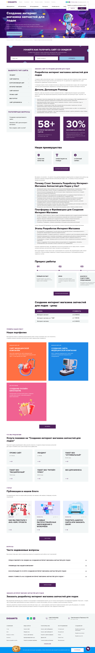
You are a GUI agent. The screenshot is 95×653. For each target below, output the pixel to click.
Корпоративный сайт (17, 83)
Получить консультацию (61, 168)
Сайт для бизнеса (16, 102)
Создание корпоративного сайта (18, 118)
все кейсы (47, 426)
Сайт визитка (14, 79)
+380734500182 (53, 618)
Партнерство (47, 2)
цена (29, 637)
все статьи (47, 538)
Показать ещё (47, 643)
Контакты (53, 2)
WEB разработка (10, 6)
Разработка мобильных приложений (80, 630)
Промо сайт (14, 94)
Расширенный (61, 631)
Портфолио (45, 6)
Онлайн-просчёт (56, 6)
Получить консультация (14, 33)
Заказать (27, 629)
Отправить (72, 58)
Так (81, 8)
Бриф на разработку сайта (12, 640)
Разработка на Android (79, 633)
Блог (32, 2)
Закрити (73, 8)
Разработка (30, 640)
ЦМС (43, 637)
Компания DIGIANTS (10, 39)
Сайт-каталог (14, 90)
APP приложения (22, 6)
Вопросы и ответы (39, 2)
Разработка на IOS (79, 635)
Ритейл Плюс (60, 637)
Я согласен (77, 650)
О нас (8, 629)
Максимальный (61, 640)
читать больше (47, 584)
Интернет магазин (16, 86)
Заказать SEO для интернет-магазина (18, 123)
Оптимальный (61, 629)
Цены (65, 6)
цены (27, 631)
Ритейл (59, 634)
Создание (47, 640)
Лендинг (12, 75)
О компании (26, 2)
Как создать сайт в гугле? (18, 128)
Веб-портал (13, 98)
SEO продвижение (34, 6)
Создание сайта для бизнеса (27, 39)
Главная (20, 2)
